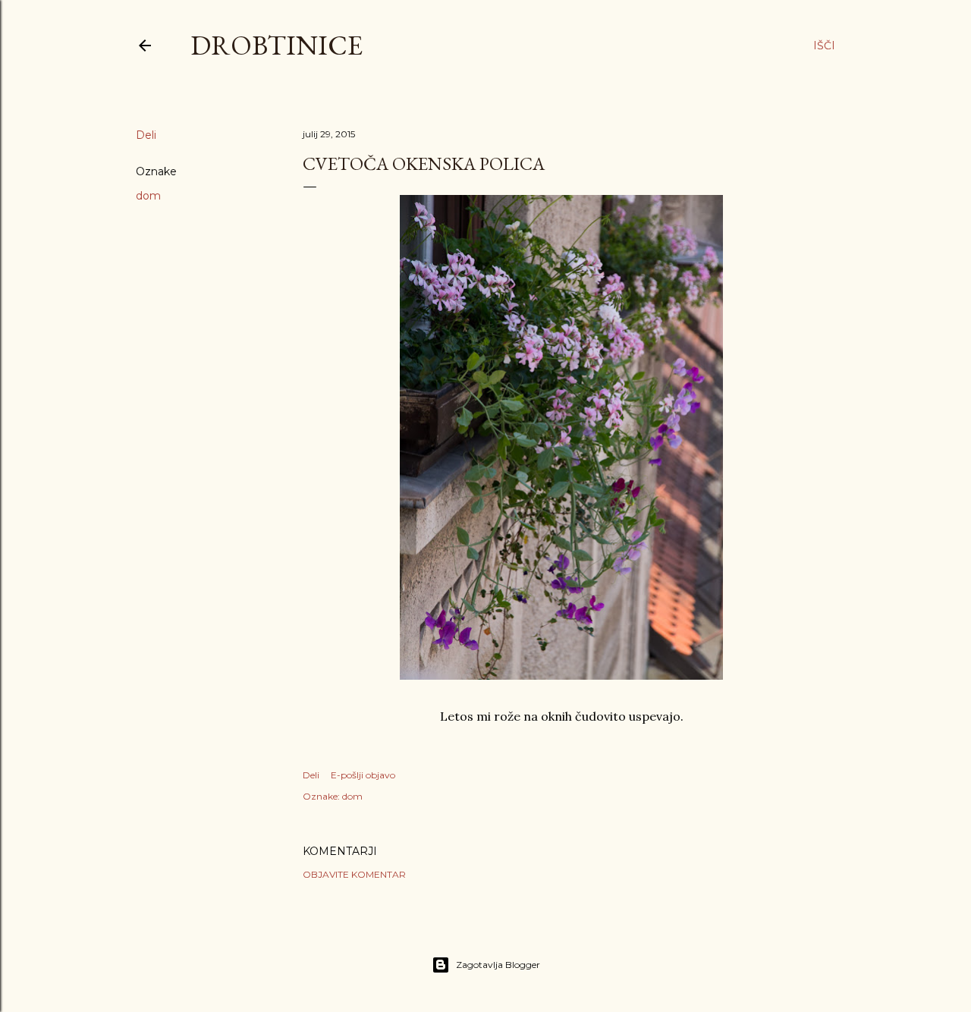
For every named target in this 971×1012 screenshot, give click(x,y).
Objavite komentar (354, 874)
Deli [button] (146, 135)
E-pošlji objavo (363, 775)
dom (148, 196)
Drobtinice (276, 45)
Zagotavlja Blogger (498, 964)
